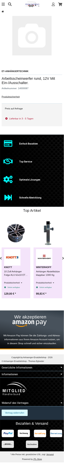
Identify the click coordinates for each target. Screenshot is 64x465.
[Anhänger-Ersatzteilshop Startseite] (31, 4)
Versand (50, 454)
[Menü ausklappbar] (3, 4)
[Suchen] (10, 4)
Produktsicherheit (11, 96)
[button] (53, 4)
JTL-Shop (37, 459)
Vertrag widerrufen (14, 412)
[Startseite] (3, 11)
